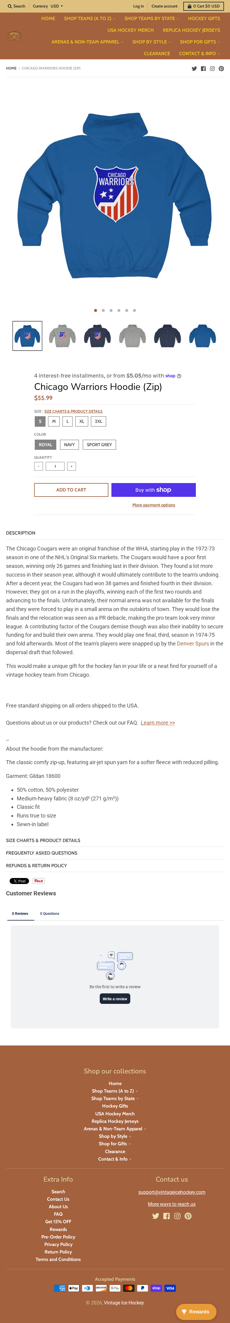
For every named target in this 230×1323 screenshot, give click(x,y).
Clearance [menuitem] (157, 53)
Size (68, 411)
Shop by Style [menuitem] (149, 42)
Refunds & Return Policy (36, 865)
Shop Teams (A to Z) (113, 1091)
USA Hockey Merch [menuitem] (131, 30)
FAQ (58, 1214)
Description (20, 533)
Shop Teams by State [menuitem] (150, 18)
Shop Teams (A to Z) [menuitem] (87, 18)
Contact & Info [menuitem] (197, 53)
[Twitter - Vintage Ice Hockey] (194, 68)
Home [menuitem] (48, 18)
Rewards (58, 1229)
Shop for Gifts (113, 1144)
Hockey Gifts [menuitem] (204, 18)
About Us (58, 1206)
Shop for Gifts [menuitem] (198, 42)
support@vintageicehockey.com (171, 1192)
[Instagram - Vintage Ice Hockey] (212, 68)
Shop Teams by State (113, 1098)
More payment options (153, 505)
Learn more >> (158, 722)
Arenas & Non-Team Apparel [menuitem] (85, 42)
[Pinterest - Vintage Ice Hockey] (221, 68)
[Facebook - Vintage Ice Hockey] (203, 68)
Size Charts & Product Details (73, 411)
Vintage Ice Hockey (124, 1303)
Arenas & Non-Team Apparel (113, 1129)
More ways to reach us (172, 1204)
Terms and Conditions (58, 1259)
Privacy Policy (58, 1244)
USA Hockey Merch (115, 1114)
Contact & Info (113, 1159)
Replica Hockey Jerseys (115, 1121)
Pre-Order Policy (58, 1237)
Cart (206, 6)
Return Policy (58, 1252)
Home (11, 68)
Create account (165, 6)
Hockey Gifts (115, 1106)
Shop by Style (113, 1136)
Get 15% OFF (58, 1221)
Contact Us (58, 1199)
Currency (40, 6)
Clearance (115, 1151)
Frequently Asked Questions (41, 853)
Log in (138, 6)
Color (40, 434)
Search (58, 1191)
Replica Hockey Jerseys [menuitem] (191, 30)
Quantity (43, 457)
